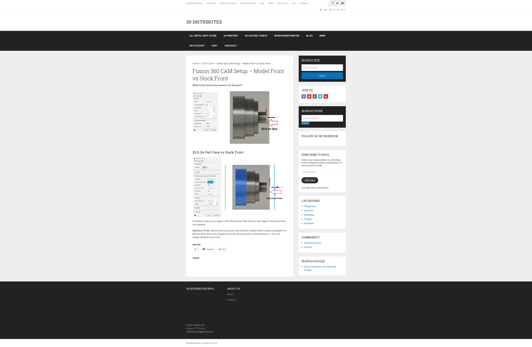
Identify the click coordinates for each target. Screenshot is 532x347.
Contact (231, 299)
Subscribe (310, 180)
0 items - (339, 10)
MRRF (270, 3)
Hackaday (309, 215)
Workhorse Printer (248, 3)
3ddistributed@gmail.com (199, 331)
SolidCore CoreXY (228, 3)
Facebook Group (312, 243)
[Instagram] (315, 96)
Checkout (304, 3)
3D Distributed (204, 22)
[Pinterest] (309, 96)
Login (324, 10)
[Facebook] (303, 96)
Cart (293, 3)
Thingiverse (310, 206)
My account (282, 3)
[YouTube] (326, 96)
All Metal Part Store (194, 3)
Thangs (308, 219)
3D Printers (211, 3)
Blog (262, 3)
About (230, 294)
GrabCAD (309, 210)
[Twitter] (320, 96)
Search (322, 76)
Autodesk (309, 223)
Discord (308, 247)
